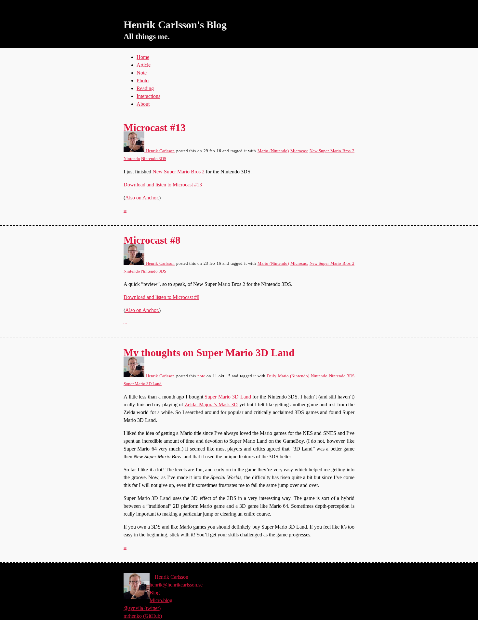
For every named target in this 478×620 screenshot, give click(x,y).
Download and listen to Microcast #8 (161, 297)
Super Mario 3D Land (143, 384)
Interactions (148, 96)
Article (144, 65)
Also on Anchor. (142, 310)
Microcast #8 (152, 240)
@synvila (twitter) (142, 608)
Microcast (299, 151)
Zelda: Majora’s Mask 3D (211, 404)
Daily (271, 376)
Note (142, 72)
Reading (145, 88)
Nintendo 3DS (153, 158)
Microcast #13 (155, 127)
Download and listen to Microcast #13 (163, 184)
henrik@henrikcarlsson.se (176, 584)
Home (143, 57)
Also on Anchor (141, 197)
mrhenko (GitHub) (143, 616)
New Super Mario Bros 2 (332, 151)
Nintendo (132, 158)
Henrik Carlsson (159, 151)
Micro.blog (161, 600)
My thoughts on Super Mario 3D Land (209, 352)
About (143, 104)
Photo (143, 80)
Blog (155, 592)
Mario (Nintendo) (273, 151)
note (201, 376)
